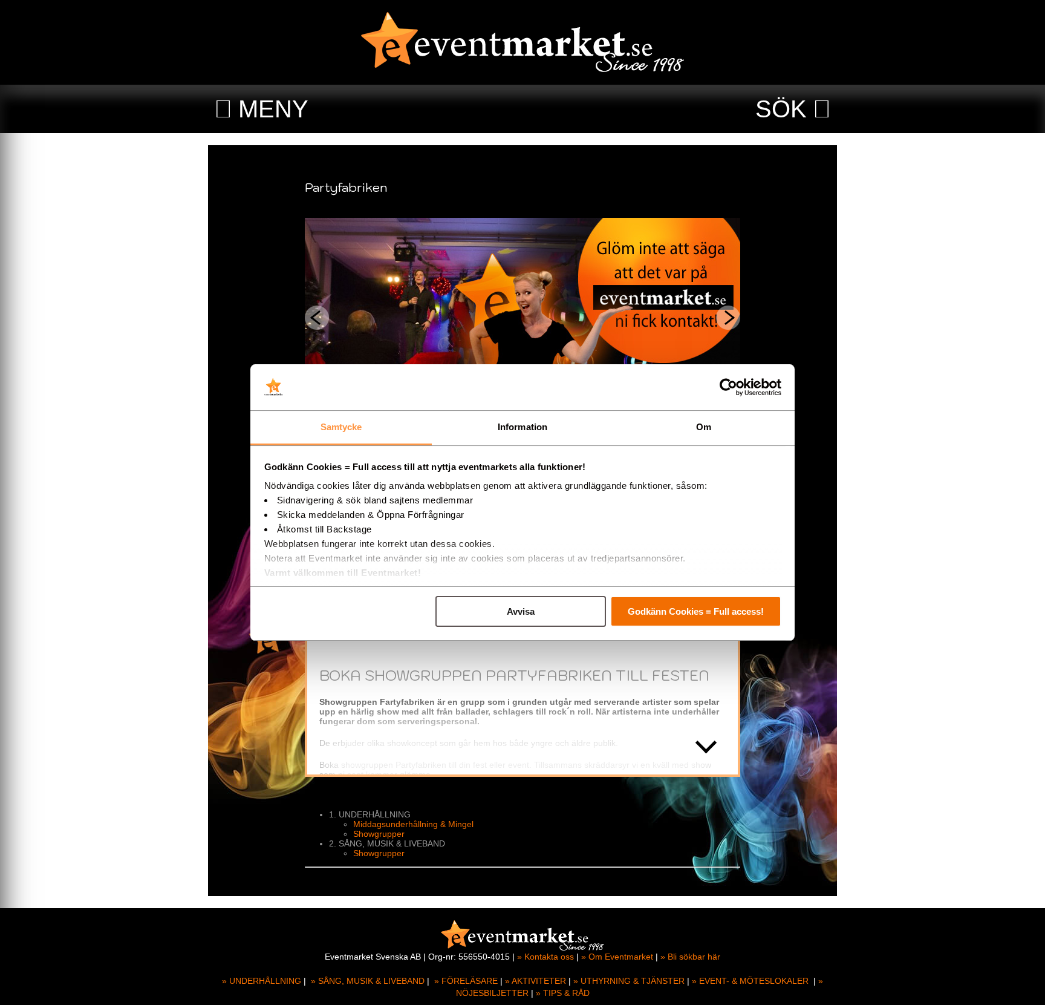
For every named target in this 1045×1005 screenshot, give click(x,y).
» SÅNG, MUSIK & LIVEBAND (368, 981)
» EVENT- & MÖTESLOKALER (750, 981)
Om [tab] (703, 427)
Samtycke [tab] (341, 427)
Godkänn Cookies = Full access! (696, 611)
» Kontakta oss (545, 956)
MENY (273, 109)
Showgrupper (379, 834)
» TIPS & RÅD (563, 993)
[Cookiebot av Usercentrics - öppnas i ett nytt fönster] (728, 387)
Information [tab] (522, 427)
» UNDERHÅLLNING (261, 981)
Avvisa (521, 611)
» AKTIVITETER (535, 981)
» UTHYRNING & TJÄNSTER (629, 981)
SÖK (781, 109)
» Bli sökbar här (690, 956)
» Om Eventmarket (617, 956)
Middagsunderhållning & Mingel (413, 824)
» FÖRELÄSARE (466, 981)
